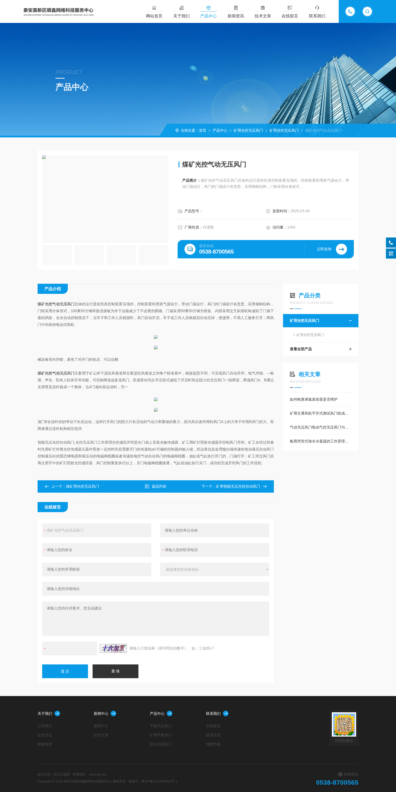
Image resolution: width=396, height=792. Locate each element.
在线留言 (290, 16)
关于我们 (181, 16)
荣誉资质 (45, 744)
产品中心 (208, 16)
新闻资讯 (236, 16)
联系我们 (317, 16)
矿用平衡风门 (161, 735)
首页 (202, 130)
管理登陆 (78, 774)
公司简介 (45, 726)
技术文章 (263, 16)
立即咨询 (324, 249)
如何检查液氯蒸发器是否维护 (314, 399)
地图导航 (213, 744)
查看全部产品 (301, 349)
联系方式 (213, 735)
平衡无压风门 (161, 726)
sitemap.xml (97, 774)
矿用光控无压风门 (248, 130)
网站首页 (154, 16)
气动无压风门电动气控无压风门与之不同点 (321, 427)
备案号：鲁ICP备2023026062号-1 (153, 781)
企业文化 (45, 735)
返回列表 (159, 486)
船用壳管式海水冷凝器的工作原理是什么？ (321, 441)
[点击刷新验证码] (113, 648)
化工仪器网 (62, 774)
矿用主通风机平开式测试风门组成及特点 (321, 413)
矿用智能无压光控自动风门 (238, 486)
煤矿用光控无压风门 (82, 486)
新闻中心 (101, 714)
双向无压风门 (161, 744)
